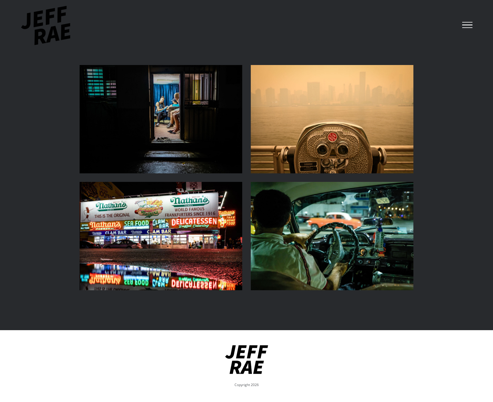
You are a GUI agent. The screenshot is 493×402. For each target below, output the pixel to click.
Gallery (161, 119)
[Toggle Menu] (467, 25)
